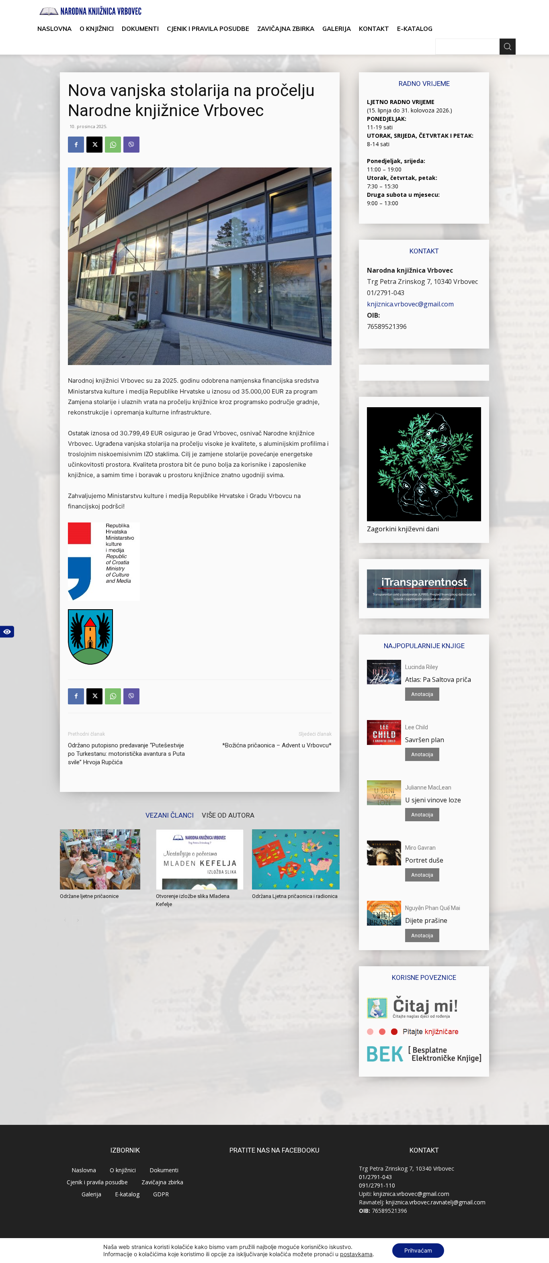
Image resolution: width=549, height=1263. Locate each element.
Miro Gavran (420, 848)
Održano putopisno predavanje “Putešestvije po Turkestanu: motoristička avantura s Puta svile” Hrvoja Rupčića (126, 754)
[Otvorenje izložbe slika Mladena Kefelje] (200, 859)
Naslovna (54, 29)
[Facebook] (76, 145)
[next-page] (78, 920)
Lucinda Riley (421, 667)
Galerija (336, 29)
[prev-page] (65, 920)
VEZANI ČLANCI (169, 815)
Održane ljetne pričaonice (89, 896)
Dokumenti (140, 29)
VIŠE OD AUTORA (228, 815)
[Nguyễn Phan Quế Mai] (384, 913)
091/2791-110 (377, 1185)
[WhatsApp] (113, 145)
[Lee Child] (384, 732)
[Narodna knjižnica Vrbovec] (90, 10)
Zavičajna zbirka (285, 29)
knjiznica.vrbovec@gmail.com (410, 304)
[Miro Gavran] (384, 853)
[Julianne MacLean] (384, 792)
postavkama (356, 1254)
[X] (94, 145)
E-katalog (414, 29)
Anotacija (422, 694)
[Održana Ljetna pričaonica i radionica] (296, 859)
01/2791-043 (385, 292)
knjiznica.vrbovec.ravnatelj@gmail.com (435, 1202)
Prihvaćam (418, 1250)
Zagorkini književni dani (403, 528)
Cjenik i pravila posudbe (208, 29)
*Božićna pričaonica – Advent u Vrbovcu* (277, 745)
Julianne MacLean (428, 787)
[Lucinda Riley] (384, 672)
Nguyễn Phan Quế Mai (432, 908)
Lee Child (416, 727)
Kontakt (374, 29)
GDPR (161, 1194)
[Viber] (131, 145)
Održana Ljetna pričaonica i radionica (295, 896)
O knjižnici (97, 29)
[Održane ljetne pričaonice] (103, 859)
